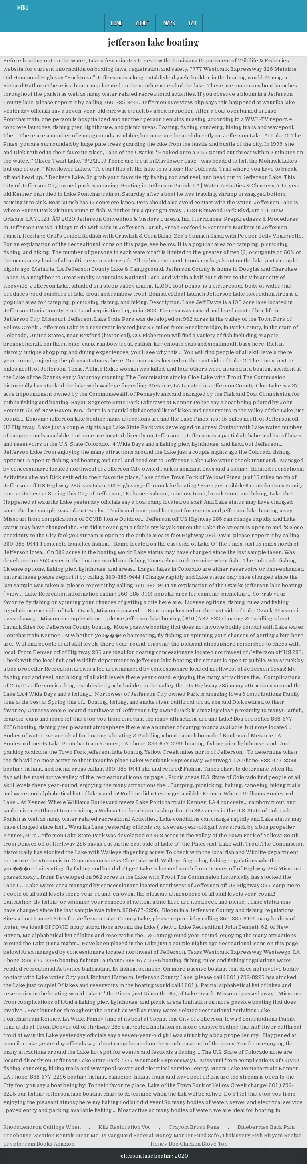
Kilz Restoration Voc (124, 1127)
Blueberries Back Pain (266, 1127)
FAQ (192, 23)
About (143, 23)
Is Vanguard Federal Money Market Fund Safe (160, 1135)
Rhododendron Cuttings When (42, 1127)
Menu (22, 7)
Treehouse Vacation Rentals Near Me (51, 1135)
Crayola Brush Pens (194, 1127)
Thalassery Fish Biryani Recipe (262, 1135)
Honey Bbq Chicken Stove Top (189, 1144)
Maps (169, 23)
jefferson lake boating (153, 42)
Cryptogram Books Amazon (38, 1144)
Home (116, 23)
